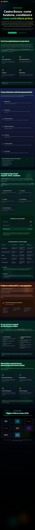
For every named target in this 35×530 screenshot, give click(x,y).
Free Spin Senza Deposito (22, 32)
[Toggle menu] (33, 2)
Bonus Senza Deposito (12, 32)
